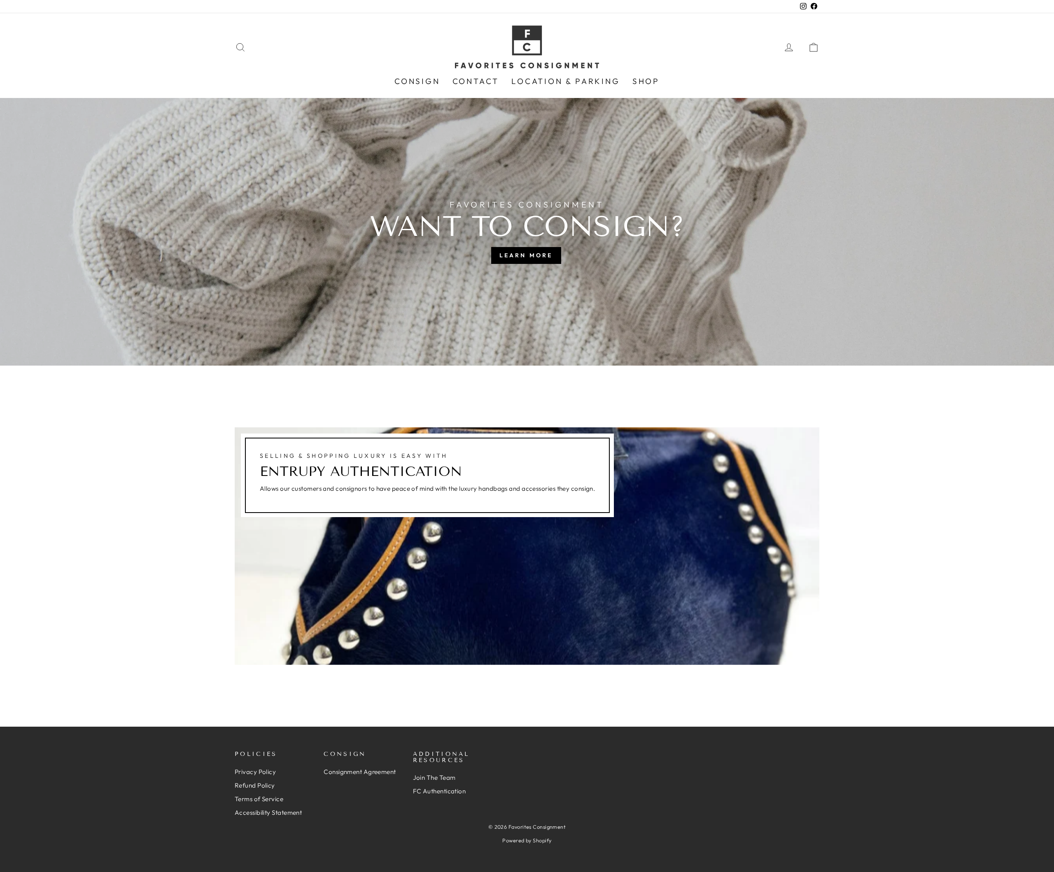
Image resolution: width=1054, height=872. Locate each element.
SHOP (646, 81)
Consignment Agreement (360, 772)
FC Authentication (439, 791)
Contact (475, 81)
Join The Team (434, 777)
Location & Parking (565, 81)
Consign (417, 81)
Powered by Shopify (526, 840)
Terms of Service (259, 799)
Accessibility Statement (268, 812)
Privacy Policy (255, 772)
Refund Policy (255, 785)
